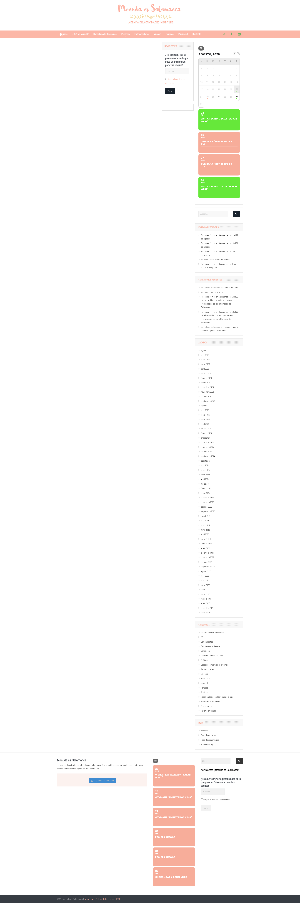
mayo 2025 (205, 419)
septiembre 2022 (208, 566)
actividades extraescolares (212, 632)
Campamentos (207, 642)
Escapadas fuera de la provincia (214, 665)
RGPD (118, 899)
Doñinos (204, 660)
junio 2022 (205, 580)
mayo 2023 (205, 530)
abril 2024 (205, 479)
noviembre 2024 (207, 447)
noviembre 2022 (207, 557)
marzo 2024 (206, 484)
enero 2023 (205, 548)
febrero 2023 (206, 543)
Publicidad (183, 34)
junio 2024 (205, 470)
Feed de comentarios (210, 740)
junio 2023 (205, 525)
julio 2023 (205, 520)
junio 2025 (205, 415)
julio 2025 (205, 410)
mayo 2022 (205, 585)
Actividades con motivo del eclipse (215, 259)
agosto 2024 (206, 461)
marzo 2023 (206, 539)
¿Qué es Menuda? (80, 34)
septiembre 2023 (208, 511)
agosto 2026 (206, 350)
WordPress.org (207, 744)
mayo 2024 (205, 474)
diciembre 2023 (207, 497)
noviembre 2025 (207, 392)
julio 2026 (205, 355)
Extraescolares (142, 34)
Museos (157, 34)
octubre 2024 (206, 451)
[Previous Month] (234, 53)
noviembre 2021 (207, 612)
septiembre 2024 (208, 456)
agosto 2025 (206, 405)
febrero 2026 (206, 378)
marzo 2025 (206, 428)
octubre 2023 (206, 507)
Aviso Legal (90, 899)
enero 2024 (205, 493)
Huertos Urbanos (230, 287)
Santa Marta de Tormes (210, 701)
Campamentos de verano (211, 646)
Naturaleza (205, 678)
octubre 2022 (206, 562)
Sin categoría (206, 706)
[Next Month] (238, 53)
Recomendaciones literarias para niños (218, 697)
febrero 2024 (206, 488)
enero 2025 (205, 438)
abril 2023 (205, 534)
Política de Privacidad (105, 899)
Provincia (125, 34)
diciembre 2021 (207, 608)
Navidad (204, 683)
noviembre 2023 (207, 502)
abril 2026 (205, 369)
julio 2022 (205, 576)
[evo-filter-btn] (201, 48)
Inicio (65, 34)
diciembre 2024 (207, 442)
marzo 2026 (206, 373)
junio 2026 (205, 359)
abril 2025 (205, 424)
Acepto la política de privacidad (216, 799)
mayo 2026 (205, 364)
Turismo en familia (208, 711)
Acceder (204, 730)
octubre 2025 (206, 396)
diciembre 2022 (207, 553)
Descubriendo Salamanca (105, 34)
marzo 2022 (205, 594)
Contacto (196, 34)
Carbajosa (205, 651)
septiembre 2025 (208, 401)
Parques (170, 34)
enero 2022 (205, 603)
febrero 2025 (206, 433)
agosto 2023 (206, 516)
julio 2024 (205, 465)
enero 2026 (205, 382)
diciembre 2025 (207, 387)
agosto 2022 (206, 571)
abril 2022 (205, 589)
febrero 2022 (206, 599)
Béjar (203, 637)
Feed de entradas (208, 735)
